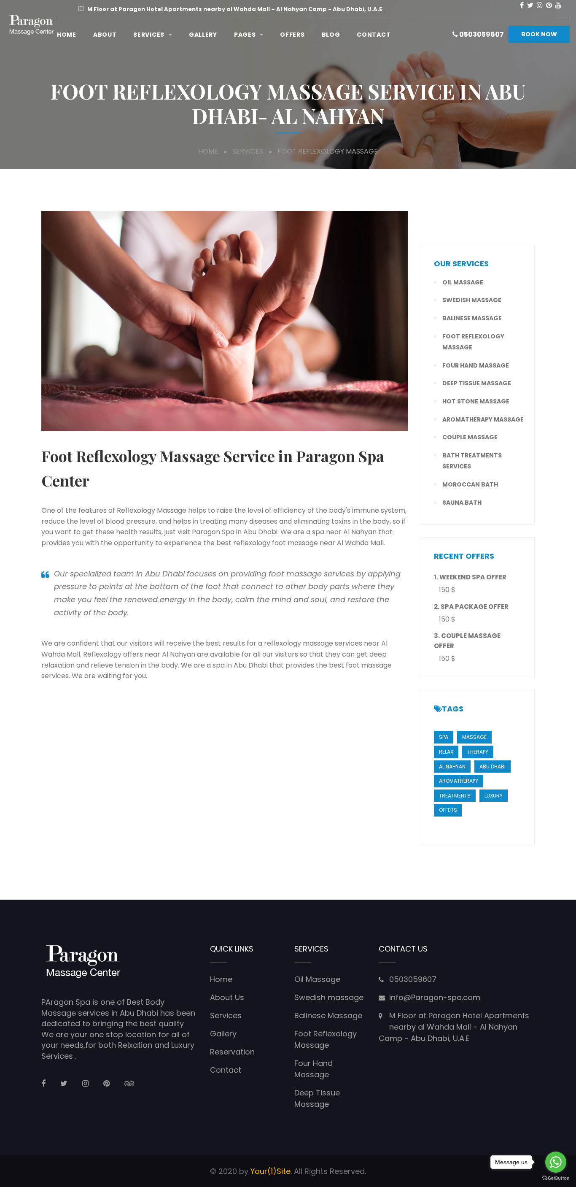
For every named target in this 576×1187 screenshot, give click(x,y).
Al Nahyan (452, 766)
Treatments (455, 795)
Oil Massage (462, 282)
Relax (446, 751)
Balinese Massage (472, 318)
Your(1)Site (270, 1171)
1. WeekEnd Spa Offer (470, 577)
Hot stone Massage (475, 401)
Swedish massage (471, 300)
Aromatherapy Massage (483, 419)
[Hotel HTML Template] (31, 25)
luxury (493, 795)
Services (148, 34)
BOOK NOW (539, 34)
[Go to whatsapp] (555, 1162)
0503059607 (481, 34)
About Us (227, 997)
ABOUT (105, 34)
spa (443, 737)
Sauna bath (462, 502)
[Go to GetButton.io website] (555, 1178)
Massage (474, 737)
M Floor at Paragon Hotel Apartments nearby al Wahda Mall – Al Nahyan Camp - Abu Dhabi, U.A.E (454, 1027)
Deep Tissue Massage (476, 383)
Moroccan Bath (470, 484)
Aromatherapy (458, 780)
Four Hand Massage (475, 365)
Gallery (203, 34)
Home (66, 34)
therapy (477, 751)
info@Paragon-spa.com (434, 997)
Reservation (232, 1051)
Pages (245, 34)
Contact (373, 34)
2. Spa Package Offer (471, 606)
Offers (292, 34)
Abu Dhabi (492, 766)
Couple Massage (470, 437)
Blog (331, 34)
